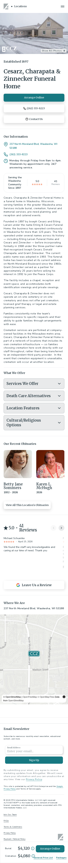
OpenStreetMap (16, 700)
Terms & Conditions (13, 827)
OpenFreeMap (30, 696)
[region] (34, 659)
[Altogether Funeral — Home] (6, 6)
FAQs (6, 820)
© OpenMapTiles (46, 696)
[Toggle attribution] (64, 697)
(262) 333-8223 (18, 154)
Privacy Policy (34, 779)
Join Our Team (10, 814)
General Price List (43, 857)
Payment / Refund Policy (14, 839)
